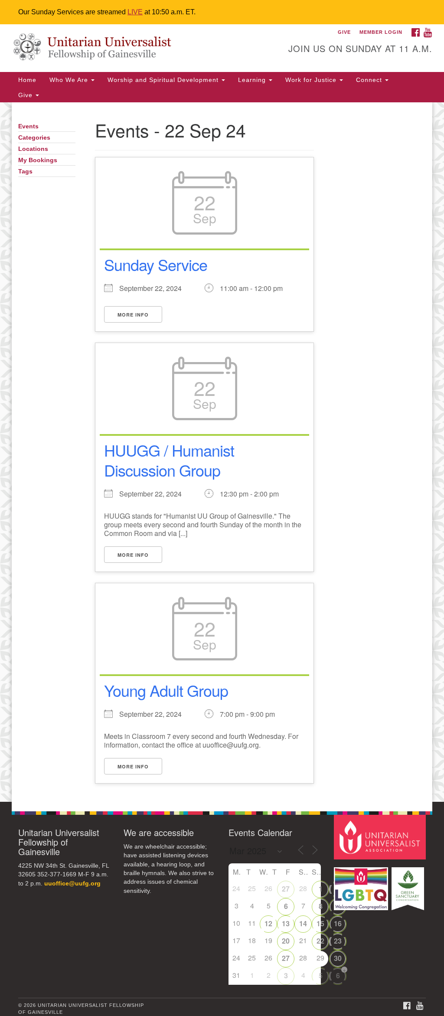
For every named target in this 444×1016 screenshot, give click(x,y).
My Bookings (37, 160)
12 (268, 923)
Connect (370, 79)
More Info (133, 314)
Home (27, 79)
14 (303, 923)
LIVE (135, 12)
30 (338, 958)
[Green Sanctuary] (409, 884)
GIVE (344, 32)
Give (26, 94)
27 (286, 889)
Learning (253, 79)
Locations (33, 149)
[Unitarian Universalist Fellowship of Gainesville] (134, 48)
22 (320, 941)
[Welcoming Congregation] (362, 884)
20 (286, 941)
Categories (34, 137)
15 (320, 923)
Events (28, 126)
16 (338, 923)
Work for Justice (312, 79)
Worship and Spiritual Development (164, 79)
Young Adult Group (166, 690)
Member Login (380, 32)
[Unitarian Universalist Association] (381, 836)
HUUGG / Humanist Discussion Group (169, 460)
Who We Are (69, 79)
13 (286, 923)
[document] (222, 452)
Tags (25, 171)
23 (338, 941)
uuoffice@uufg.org (72, 883)
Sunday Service (155, 264)
